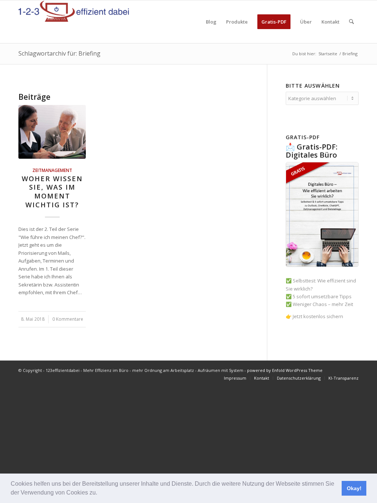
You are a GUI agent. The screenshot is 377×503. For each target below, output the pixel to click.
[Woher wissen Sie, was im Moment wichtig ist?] (52, 132)
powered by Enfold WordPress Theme (285, 370)
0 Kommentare (67, 319)
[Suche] (351, 21)
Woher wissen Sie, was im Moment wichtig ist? (52, 191)
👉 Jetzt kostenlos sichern (314, 316)
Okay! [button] (354, 488)
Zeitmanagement (52, 170)
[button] (100, 493)
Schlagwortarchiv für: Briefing (59, 53)
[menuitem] (211, 21)
